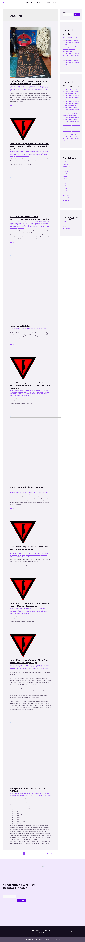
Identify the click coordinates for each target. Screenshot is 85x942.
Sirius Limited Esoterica (25, 89)
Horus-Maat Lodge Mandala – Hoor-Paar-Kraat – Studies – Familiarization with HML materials (30, 386)
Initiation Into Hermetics (16, 225)
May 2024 (65, 178)
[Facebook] (68, 931)
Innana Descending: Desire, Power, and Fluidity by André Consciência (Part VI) (71, 42)
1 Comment (12, 86)
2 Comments (13, 328)
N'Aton (23, 154)
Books (32, 2)
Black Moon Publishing (32, 87)
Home (27, 2)
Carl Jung (33, 667)
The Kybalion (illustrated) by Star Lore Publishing (28, 790)
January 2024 (66, 183)
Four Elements (31, 223)
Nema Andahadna (30, 154)
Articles (21, 151)
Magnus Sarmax (31, 225)
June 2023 (65, 185)
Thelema (46, 89)
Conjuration (24, 223)
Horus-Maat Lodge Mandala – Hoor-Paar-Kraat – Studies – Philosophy (29, 604)
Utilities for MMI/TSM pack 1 (70, 38)
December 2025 (66, 166)
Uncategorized (20, 86)
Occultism (16, 89)
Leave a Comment (14, 151)
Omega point (44, 154)
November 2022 (67, 195)
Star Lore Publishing (31, 795)
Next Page (49, 853)
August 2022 (66, 200)
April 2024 (65, 181)
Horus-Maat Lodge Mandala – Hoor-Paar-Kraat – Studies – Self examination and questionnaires (29, 146)
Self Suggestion (44, 225)
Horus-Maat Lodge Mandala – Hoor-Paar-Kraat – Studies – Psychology (29, 661)
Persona (12, 670)
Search (64, 12)
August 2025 (66, 171)
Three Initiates (47, 795)
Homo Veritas (22, 153)
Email (4, 894)
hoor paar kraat (30, 153)
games (64, 226)
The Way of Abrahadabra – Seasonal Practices (27, 488)
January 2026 (66, 164)
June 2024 (65, 176)
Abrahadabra (13, 87)
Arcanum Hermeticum (15, 223)
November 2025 (67, 169)
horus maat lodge (39, 153)
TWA (11, 91)
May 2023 (65, 188)
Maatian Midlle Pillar (20, 326)
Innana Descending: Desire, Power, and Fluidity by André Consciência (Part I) (71, 97)
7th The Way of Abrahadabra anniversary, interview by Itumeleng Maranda (29, 82)
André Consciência (21, 87)
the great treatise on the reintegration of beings (34, 226)
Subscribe (21, 900)
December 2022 (66, 193)
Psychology (17, 670)
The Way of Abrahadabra (37, 89)
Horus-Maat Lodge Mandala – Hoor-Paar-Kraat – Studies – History (29, 548)
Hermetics (45, 223)
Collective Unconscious (42, 667)
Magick (11, 89)
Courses (38, 2)
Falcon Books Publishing (45, 87)
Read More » (13, 105)
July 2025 (65, 173)
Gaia (17, 153)
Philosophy (12, 156)
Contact (49, 2)
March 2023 (65, 190)
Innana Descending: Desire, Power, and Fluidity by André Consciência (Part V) (71, 56)
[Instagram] (72, 931)
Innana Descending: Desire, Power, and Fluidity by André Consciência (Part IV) (71, 62)
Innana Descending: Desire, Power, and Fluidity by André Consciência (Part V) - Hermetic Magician (71, 121)
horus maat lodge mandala (31, 668)
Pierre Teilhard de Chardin (22, 156)
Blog (43, 2)
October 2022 (66, 197)
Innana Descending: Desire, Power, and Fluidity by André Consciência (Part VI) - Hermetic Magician (71, 91)
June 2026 (65, 161)
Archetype (28, 667)
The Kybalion (39, 795)
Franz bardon (38, 223)
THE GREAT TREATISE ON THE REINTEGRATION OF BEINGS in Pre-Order (29, 218)
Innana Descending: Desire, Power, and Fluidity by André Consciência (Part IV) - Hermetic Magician (71, 133)
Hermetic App (56, 2)
